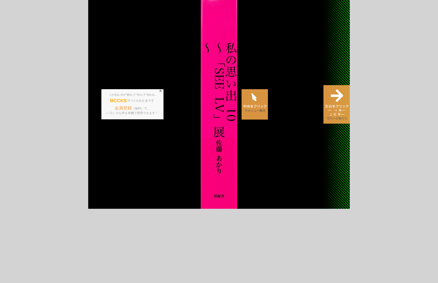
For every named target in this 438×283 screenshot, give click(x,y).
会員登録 (123, 108)
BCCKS (118, 101)
